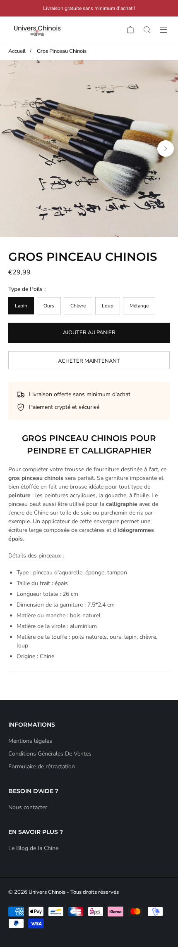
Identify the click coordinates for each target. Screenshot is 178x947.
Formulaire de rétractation (41, 766)
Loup (107, 305)
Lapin (21, 305)
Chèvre (78, 305)
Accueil (17, 51)
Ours (48, 305)
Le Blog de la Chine (33, 848)
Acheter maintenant (89, 361)
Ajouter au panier (89, 332)
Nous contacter (27, 807)
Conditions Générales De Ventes (49, 754)
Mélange (139, 305)
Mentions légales (30, 741)
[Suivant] (165, 148)
